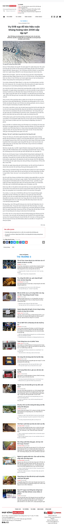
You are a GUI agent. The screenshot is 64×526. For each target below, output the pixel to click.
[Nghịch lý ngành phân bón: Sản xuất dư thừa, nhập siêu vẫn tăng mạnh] (9, 460)
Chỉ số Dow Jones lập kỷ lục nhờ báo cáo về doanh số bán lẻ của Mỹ (31, 261)
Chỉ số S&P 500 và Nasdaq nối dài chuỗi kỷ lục (30, 323)
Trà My (19, 296)
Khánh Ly (19, 373)
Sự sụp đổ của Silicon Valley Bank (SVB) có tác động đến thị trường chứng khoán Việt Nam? (24, 235)
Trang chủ (18, 509)
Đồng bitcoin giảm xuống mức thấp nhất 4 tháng (28, 303)
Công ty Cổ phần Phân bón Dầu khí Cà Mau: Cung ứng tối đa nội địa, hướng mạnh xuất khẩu (30, 469)
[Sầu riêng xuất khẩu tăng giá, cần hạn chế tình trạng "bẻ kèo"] (9, 445)
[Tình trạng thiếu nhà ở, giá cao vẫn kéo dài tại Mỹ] (9, 373)
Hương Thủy (20, 313)
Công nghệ (38, 16)
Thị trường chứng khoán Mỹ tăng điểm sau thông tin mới (29, 419)
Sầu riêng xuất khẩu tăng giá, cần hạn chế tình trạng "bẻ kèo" (30, 443)
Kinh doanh (28, 16)
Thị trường (26, 509)
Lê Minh (19, 264)
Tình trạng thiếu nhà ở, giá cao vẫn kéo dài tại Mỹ (30, 371)
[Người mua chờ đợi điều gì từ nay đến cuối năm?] (9, 388)
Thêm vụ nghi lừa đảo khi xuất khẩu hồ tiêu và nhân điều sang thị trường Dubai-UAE (30, 434)
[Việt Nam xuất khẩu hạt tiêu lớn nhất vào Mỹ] (9, 427)
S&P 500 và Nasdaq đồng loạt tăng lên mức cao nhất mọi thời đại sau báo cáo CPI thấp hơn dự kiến (31, 335)
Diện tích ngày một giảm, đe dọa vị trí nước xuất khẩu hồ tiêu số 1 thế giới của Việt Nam (30, 437)
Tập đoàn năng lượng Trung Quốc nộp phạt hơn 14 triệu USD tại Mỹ (30, 417)
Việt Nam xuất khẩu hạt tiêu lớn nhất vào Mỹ (31, 424)
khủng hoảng (7, 247)
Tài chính (19, 16)
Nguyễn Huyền (20, 425)
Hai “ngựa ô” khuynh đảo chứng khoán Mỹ (27, 273)
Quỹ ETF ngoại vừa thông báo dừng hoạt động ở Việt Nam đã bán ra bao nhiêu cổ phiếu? (29, 492)
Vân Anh (19, 326)
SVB (13, 247)
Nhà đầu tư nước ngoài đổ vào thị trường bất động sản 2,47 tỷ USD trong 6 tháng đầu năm (30, 397)
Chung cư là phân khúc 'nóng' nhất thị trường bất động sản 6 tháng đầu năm (30, 400)
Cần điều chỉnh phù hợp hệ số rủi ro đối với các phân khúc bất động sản (21, 232)
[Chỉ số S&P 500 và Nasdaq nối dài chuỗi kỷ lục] (9, 326)
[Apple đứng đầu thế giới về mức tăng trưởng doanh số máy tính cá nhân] (9, 313)
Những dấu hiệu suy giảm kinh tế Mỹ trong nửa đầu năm (29, 380)
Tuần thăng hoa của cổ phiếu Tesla (28, 341)
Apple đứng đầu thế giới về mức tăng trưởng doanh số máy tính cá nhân (31, 310)
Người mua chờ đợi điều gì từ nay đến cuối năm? (30, 386)
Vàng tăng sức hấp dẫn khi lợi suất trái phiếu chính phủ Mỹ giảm (31, 477)
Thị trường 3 (24, 21)
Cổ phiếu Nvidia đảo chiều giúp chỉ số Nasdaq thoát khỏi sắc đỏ (31, 337)
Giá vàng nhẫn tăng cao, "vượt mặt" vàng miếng (28, 288)
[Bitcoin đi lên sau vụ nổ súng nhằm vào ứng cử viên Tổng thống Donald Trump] (9, 296)
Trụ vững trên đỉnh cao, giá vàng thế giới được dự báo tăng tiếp (29, 279)
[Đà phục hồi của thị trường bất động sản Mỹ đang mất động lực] (9, 408)
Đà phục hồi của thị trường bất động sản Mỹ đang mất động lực (30, 406)
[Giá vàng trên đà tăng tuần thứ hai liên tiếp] (9, 360)
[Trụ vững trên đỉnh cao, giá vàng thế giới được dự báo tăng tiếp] (9, 281)
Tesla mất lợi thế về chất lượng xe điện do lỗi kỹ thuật (29, 352)
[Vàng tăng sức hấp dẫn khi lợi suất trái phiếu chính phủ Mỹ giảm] (9, 480)
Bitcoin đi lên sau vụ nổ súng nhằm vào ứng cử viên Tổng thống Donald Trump (30, 294)
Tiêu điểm (9, 16)
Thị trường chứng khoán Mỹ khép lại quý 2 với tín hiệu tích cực (30, 379)
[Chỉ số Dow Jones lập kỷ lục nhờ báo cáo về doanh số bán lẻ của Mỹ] (9, 264)
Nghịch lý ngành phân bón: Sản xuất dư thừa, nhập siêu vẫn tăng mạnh (31, 457)
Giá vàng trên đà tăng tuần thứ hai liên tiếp (30, 357)
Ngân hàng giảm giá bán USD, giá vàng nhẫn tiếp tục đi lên (30, 364)
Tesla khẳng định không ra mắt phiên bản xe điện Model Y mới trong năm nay (30, 350)
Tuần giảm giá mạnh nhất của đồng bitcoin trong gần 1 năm (30, 305)
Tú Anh (19, 495)
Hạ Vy (18, 388)
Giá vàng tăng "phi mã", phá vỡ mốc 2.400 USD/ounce (29, 287)
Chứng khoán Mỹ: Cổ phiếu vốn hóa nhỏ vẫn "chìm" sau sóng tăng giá (30, 272)
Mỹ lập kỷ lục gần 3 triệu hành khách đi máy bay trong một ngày (31, 415)
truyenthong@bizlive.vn (10, 517)
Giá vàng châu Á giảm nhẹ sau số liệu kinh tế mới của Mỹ (29, 365)
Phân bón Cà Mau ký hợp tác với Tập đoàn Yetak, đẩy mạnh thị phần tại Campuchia (30, 471)
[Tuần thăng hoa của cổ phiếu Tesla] (9, 345)
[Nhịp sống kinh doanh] (13, 512)
